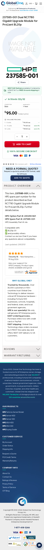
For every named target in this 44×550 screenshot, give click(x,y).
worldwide (24, 10)
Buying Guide (9, 429)
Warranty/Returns (9, 461)
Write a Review (35, 164)
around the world (28, 397)
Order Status (7, 446)
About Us (6, 473)
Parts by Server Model (13, 412)
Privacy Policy (7, 484)
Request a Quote (9, 454)
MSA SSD (7, 426)
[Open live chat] (39, 545)
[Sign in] (26, 3)
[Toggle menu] (40, 3)
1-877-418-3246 (22, 527)
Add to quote (22, 178)
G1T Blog (6, 491)
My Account (7, 442)
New (6, 106)
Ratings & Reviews (9, 480)
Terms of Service (9, 487)
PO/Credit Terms (9, 457)
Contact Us (7, 477)
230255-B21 (30, 216)
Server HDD (8, 416)
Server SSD (8, 419)
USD (30, 3)
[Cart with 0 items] (36, 3)
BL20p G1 (12, 230)
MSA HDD (8, 422)
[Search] (23, 3)
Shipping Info (7, 449)
